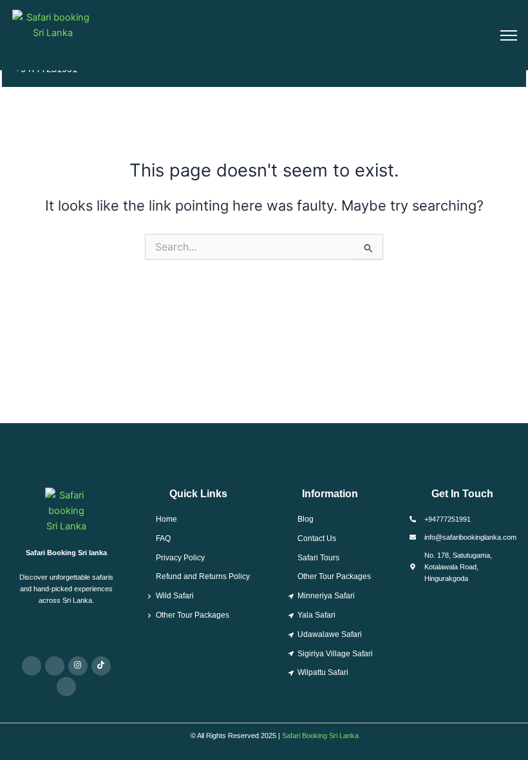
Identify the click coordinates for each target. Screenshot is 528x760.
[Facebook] (54, 666)
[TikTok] (101, 666)
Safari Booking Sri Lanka (320, 735)
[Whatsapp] (31, 666)
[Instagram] (78, 666)
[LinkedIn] (66, 686)
